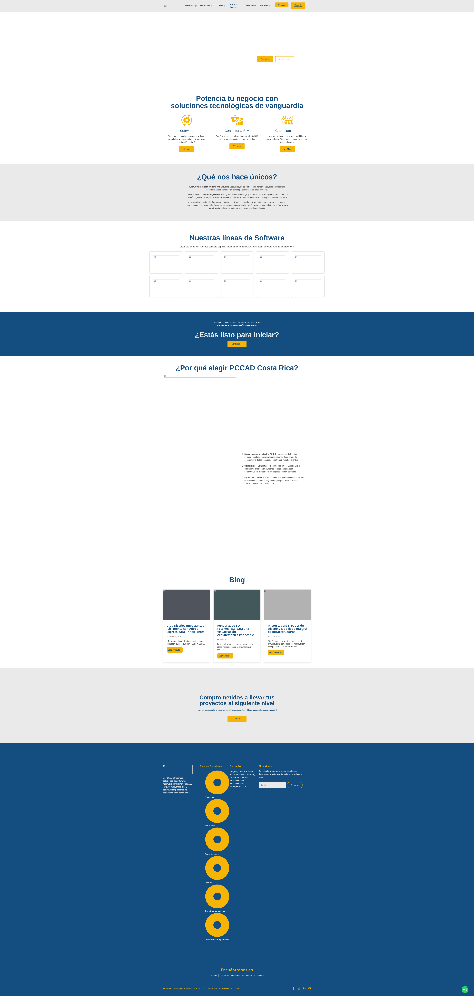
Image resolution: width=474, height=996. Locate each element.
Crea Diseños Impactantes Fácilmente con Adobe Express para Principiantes (185, 628)
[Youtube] (309, 988)
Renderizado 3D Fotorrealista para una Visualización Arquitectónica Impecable (235, 630)
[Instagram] (298, 988)
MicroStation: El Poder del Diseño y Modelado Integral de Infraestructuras (287, 628)
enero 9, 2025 (276, 637)
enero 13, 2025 (225, 640)
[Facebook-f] (293, 988)
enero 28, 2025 (175, 637)
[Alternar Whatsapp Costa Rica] (465, 989)
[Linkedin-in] (304, 988)
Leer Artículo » (175, 649)
